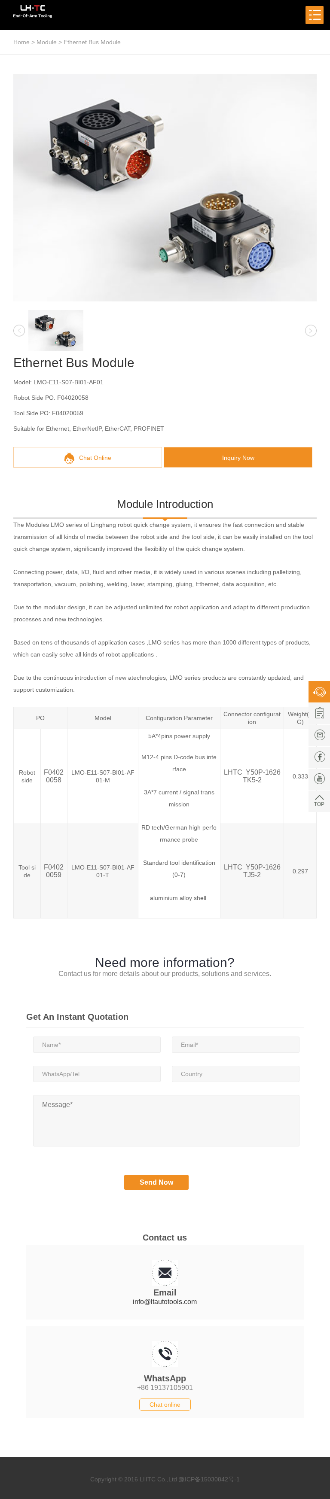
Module (47, 42)
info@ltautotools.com (165, 1301)
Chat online (165, 1404)
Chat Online (95, 457)
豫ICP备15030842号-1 (209, 1479)
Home (21, 42)
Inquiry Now (238, 457)
